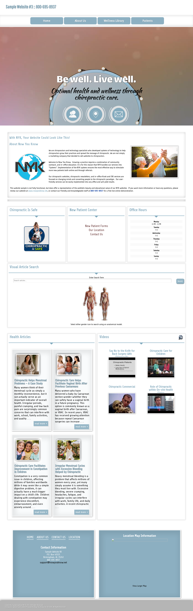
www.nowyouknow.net (37, 191)
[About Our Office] (73, 114)
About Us (80, 20)
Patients (148, 20)
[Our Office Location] (96, 114)
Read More (40, 423)
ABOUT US (42, 537)
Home (46, 20)
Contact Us (96, 234)
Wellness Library (114, 20)
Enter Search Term (96, 277)
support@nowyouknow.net (53, 562)
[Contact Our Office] (119, 114)
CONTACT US (59, 537)
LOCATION (74, 537)
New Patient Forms (96, 226)
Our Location (96, 230)
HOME (30, 537)
